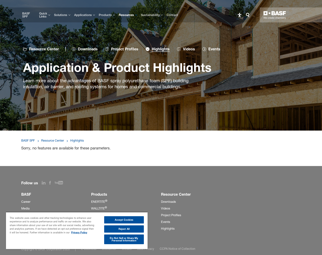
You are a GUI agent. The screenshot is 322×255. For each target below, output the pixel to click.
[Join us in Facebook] (52, 183)
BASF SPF (26, 15)
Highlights (77, 140)
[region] (77, 230)
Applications (83, 15)
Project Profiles (171, 215)
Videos (165, 208)
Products (105, 15)
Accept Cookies (124, 219)
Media (25, 208)
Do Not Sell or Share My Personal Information (124, 239)
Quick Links (43, 15)
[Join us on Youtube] (61, 183)
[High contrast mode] (239, 15)
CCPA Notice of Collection (177, 249)
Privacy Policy (79, 232)
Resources (126, 15)
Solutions (60, 15)
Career (25, 202)
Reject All (124, 228)
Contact (172, 15)
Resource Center (44, 49)
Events (165, 222)
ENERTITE (99, 202)
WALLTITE (99, 208)
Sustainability (150, 15)
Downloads (168, 202)
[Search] (248, 15)
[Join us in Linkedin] (45, 183)
